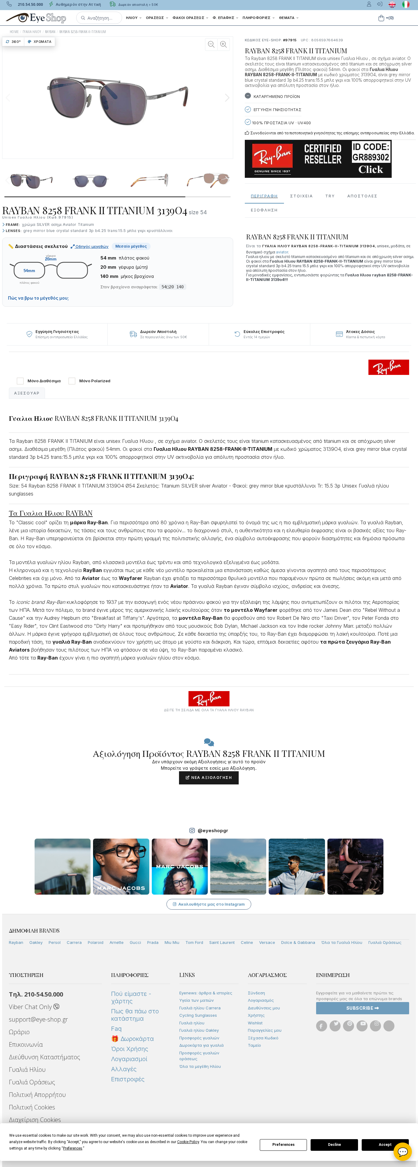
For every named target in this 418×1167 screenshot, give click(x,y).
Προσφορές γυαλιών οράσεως (199, 1055)
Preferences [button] (72, 1148)
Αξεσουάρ (27, 393)
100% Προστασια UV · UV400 (281, 122)
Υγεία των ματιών (196, 1000)
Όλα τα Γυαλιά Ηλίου (341, 942)
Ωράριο (19, 1032)
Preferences (283, 1145)
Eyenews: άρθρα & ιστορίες (205, 992)
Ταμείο (254, 1045)
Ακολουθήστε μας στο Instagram (211, 904)
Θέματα (287, 18)
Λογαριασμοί (129, 1059)
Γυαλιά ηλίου (191, 1022)
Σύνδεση (256, 992)
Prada (153, 942)
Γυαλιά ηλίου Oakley (199, 1030)
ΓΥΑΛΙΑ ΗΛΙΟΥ (32, 31)
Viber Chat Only (31, 1007)
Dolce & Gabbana (298, 942)
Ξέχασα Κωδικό (263, 1037)
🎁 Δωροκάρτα (132, 1038)
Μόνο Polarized (94, 381)
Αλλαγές (123, 1069)
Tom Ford (194, 942)
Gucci (135, 942)
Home (14, 31)
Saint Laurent (222, 942)
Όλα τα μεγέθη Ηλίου (200, 1066)
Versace (267, 942)
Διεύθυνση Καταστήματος (44, 1057)
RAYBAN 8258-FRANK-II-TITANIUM (82, 31)
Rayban (16, 942)
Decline (334, 1145)
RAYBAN (50, 31)
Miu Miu (172, 942)
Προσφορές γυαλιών (199, 1037)
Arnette (117, 942)
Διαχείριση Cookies (35, 1120)
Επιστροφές (127, 1079)
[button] (99, 18)
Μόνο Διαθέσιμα (44, 381)
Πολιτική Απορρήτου (37, 1094)
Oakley (36, 942)
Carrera (74, 942)
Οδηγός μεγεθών (92, 246)
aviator (282, 252)
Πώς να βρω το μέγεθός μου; (38, 298)
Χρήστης (256, 1015)
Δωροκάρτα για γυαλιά (201, 1045)
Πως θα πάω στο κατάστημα (135, 1015)
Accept (385, 1145)
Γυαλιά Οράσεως (384, 942)
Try (330, 196)
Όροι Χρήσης (129, 1049)
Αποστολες (362, 196)
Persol (55, 942)
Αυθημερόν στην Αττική (78, 4)
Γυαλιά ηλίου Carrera (200, 1007)
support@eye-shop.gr (38, 1019)
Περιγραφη (264, 196)
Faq (116, 1028)
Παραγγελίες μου (265, 1030)
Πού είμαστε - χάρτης (131, 997)
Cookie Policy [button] (188, 1142)
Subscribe (360, 1008)
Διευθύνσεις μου (264, 1007)
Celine (247, 942)
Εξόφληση (264, 210)
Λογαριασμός (261, 1000)
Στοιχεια (301, 196)
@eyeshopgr (213, 830)
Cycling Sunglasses (198, 1015)
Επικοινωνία (26, 1044)
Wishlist (255, 1022)
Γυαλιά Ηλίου (27, 1069)
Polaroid (95, 942)
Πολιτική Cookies (32, 1107)
